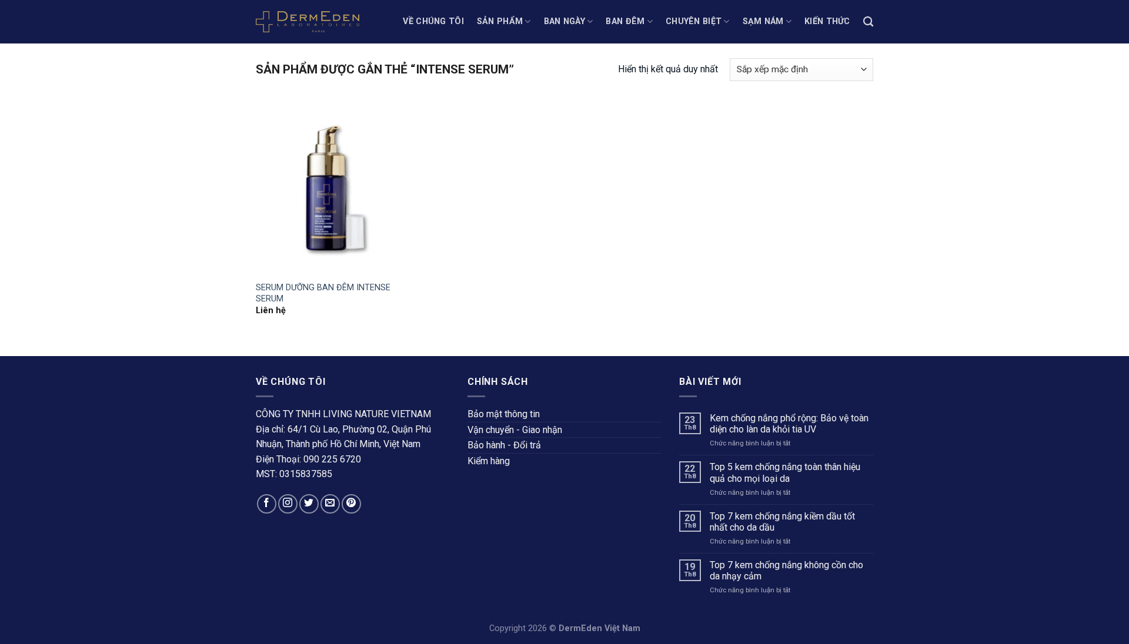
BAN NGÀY (564, 21)
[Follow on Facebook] (266, 504)
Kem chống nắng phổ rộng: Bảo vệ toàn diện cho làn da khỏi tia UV (789, 423)
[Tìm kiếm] (868, 22)
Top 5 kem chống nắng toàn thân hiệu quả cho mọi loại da (785, 472)
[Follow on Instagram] (288, 504)
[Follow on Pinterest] (351, 504)
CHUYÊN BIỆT (694, 21)
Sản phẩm (500, 21)
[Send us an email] (330, 504)
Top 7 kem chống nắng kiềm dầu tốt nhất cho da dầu (782, 522)
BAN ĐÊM (625, 21)
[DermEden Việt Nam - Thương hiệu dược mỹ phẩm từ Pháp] (307, 21)
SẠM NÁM (763, 21)
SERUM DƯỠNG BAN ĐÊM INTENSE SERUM (323, 293)
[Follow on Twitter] (309, 504)
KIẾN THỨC (827, 21)
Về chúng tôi (433, 21)
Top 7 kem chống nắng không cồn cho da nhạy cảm (786, 570)
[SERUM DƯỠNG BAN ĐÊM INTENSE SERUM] (328, 189)
